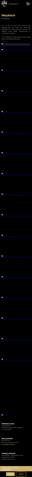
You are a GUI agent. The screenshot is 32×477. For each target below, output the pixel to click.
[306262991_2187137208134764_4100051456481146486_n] (16, 224)
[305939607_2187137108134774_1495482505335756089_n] (16, 59)
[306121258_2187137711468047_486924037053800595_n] (16, 183)
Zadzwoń (21, 474)
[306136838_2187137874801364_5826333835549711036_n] (16, 203)
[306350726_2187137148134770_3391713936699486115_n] (16, 327)
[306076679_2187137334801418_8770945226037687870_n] (16, 80)
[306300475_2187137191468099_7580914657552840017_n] (16, 265)
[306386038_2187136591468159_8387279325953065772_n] (16, 348)
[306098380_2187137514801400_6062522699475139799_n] (16, 162)
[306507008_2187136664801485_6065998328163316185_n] (16, 369)
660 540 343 (6, 440)
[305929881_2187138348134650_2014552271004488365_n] (16, 44)
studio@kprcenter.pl (8, 444)
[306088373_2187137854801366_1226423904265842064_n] (16, 141)
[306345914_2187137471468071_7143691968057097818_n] (16, 307)
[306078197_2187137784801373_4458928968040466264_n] (16, 100)
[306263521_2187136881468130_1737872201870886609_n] (16, 245)
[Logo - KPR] (5, 415)
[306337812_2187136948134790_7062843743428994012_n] (16, 286)
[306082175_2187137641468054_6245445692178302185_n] (16, 121)
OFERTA (10, 474)
